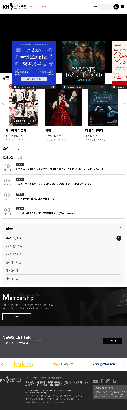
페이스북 (102, 381)
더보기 (14, 150)
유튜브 (95, 381)
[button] (3, 103)
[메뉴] (122, 6)
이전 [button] (2, 365)
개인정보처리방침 (31, 378)
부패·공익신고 (32, 385)
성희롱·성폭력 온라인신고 (53, 385)
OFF (116, 7)
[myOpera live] (38, 7)
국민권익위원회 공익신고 (77, 382)
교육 (19, 158)
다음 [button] (124, 365)
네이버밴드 (114, 381)
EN (95, 7)
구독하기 (112, 340)
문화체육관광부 (55, 382)
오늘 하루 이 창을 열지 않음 (26, 87)
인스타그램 (108, 381)
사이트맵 (41, 382)
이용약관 (43, 378)
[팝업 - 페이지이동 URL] (34, 64)
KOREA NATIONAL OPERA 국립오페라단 (15, 7)
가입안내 (16, 316)
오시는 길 (29, 382)
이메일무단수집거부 (55, 378)
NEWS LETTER (16, 337)
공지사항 (7, 158)
